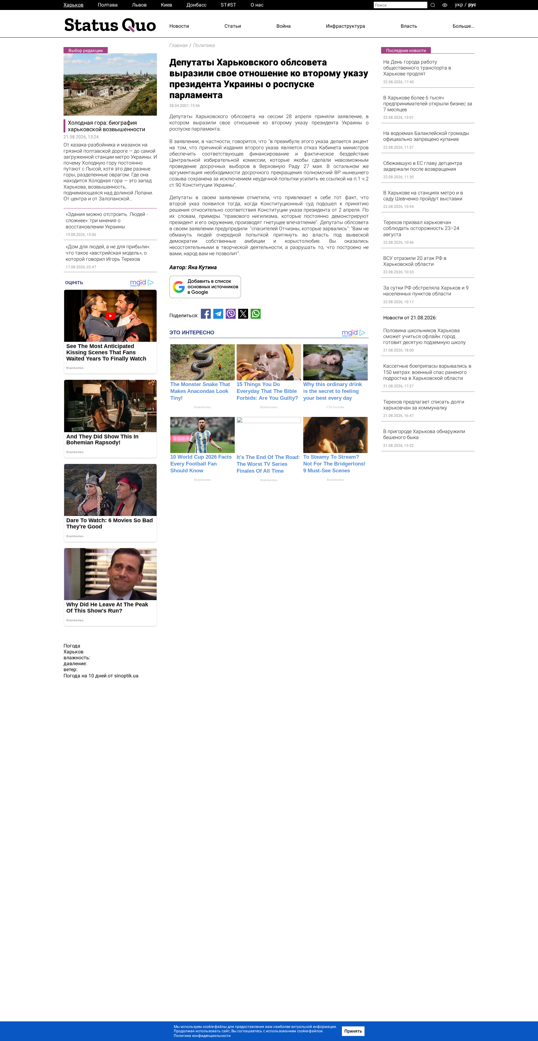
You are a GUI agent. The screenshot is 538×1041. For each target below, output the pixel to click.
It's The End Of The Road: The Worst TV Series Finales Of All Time (268, 464)
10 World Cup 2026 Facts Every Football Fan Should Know (201, 464)
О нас (257, 5)
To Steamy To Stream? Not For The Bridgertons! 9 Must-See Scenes (334, 464)
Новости (179, 26)
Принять (353, 1031)
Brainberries (202, 407)
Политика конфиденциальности (202, 1036)
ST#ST (228, 5)
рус (472, 4)
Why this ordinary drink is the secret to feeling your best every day (332, 391)
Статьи (232, 26)
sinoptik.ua (126, 676)
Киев (166, 5)
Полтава (108, 5)
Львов (139, 5)
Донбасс (196, 5)
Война (283, 26)
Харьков (73, 5)
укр (459, 4)
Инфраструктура (345, 26)
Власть (409, 26)
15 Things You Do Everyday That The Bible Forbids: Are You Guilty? (267, 391)
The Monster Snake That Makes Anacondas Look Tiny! (200, 391)
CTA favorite (335, 407)
